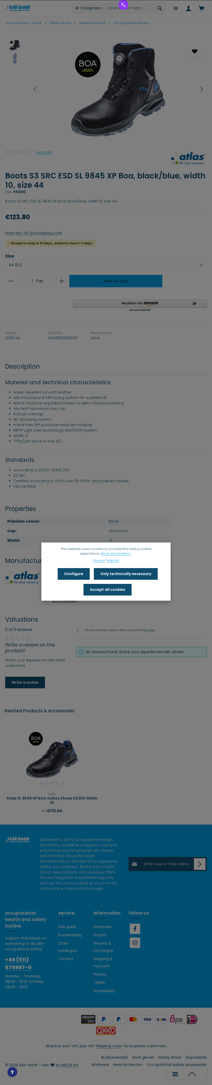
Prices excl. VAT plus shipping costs (33, 233)
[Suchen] (159, 8)
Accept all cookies (107, 589)
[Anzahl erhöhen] (61, 281)
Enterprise (102, 926)
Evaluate (44, 152)
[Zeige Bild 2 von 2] (125, 132)
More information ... (116, 553)
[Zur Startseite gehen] (17, 8)
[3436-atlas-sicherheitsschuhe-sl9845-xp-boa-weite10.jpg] (118, 89)
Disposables (196, 1057)
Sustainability (70, 935)
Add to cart (116, 281)
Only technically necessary (125, 573)
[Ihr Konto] (188, 8)
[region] (106, 89)
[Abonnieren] (200, 864)
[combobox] (129, 8)
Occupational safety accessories (177, 1064)
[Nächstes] (201, 89)
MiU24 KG (69, 1065)
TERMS (99, 982)
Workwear (100, 1064)
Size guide (67, 926)
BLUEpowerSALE (114, 1057)
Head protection (128, 1064)
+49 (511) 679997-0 (18, 963)
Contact (65, 958)
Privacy (100, 974)
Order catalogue (67, 947)
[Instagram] (135, 943)
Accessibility (105, 990)
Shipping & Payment (103, 962)
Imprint (100, 935)
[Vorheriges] (35, 89)
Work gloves (143, 1057)
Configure (73, 573)
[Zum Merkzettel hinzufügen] (194, 51)
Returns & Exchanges (103, 947)
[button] (140, 306)
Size (9, 256)
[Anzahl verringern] (10, 281)
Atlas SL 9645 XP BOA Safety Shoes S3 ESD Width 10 (51, 800)
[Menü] (175, 8)
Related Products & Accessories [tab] (39, 711)
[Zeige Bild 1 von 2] (115, 132)
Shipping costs (109, 1046)
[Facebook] (135, 929)
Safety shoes (169, 1057)
